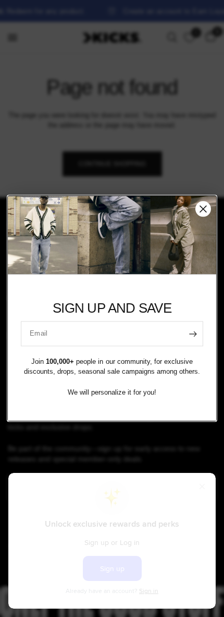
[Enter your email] (192, 333)
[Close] (203, 209)
